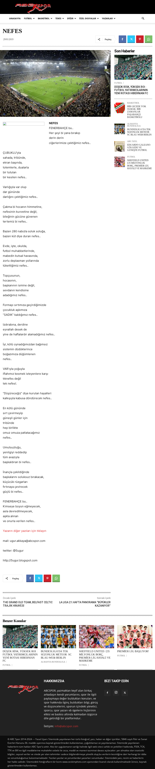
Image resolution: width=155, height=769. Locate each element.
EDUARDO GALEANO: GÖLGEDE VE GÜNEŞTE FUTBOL (139, 148)
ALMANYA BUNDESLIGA (134, 125)
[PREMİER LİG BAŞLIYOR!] (134, 636)
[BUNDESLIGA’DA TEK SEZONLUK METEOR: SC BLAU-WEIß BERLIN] (119, 129)
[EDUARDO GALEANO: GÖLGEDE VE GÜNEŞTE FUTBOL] (119, 146)
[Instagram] (116, 693)
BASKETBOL (44, 18)
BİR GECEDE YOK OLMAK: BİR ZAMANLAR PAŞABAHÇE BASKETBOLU (136, 112)
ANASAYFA (15, 18)
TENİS (58, 18)
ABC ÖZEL (132, 141)
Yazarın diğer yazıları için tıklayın (24, 531)
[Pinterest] (140, 39)
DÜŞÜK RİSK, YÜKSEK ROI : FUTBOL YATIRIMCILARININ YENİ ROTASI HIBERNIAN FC (131, 90)
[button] (142, 18)
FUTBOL (28, 18)
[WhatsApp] (148, 39)
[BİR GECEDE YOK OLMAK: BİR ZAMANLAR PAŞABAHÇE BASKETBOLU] (119, 108)
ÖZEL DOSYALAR (87, 18)
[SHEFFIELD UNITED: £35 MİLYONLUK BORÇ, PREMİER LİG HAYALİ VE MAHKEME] (119, 162)
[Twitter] (131, 39)
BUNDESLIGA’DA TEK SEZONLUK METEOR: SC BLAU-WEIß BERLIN (139, 132)
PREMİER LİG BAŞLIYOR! (133, 651)
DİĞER (70, 18)
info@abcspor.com (66, 726)
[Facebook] (122, 39)
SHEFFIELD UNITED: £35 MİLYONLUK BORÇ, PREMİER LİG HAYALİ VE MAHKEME (139, 164)
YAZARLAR (107, 18)
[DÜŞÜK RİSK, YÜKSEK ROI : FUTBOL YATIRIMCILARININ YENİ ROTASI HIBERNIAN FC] (133, 67)
